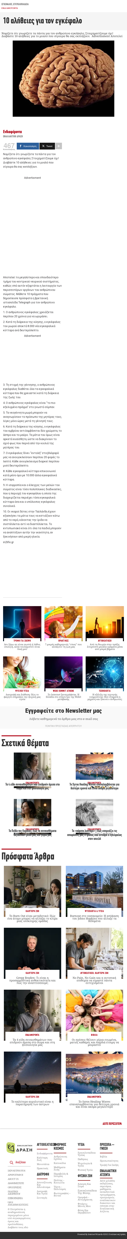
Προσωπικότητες (109, 1160)
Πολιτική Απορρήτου (14, 1192)
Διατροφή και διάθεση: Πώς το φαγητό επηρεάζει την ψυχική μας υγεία (22, 697)
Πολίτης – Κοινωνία (59, 1181)
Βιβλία (94, 1035)
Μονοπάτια (43, 1164)
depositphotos (16, 1170)
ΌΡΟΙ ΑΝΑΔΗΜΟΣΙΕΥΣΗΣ (18, 1203)
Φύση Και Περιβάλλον (84, 1211)
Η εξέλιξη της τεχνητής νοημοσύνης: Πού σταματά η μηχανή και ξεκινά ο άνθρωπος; (105, 697)
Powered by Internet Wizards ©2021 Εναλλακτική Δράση (101, 1234)
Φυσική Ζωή (85, 1176)
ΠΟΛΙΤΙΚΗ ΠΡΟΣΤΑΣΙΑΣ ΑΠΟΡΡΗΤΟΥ (63, 726)
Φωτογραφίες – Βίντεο (62, 1194)
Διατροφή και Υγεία (42, 1192)
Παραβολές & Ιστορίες (61, 1175)
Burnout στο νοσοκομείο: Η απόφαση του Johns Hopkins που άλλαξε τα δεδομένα (94, 918)
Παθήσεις (83, 1159)
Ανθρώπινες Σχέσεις (60, 1157)
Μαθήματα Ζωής (59, 1168)
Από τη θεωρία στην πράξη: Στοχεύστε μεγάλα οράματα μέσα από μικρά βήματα (105, 647)
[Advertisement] (32, 227)
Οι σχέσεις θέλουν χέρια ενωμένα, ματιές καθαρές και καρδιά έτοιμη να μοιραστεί (94, 1042)
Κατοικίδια (60, 1163)
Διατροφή (43, 1174)
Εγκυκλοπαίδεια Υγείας (87, 1154)
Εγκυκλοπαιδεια (21, 4)
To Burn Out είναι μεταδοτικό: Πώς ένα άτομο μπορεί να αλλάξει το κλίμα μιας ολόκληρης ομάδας (32, 918)
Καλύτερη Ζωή (32, 911)
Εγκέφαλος (7, 4)
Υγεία (81, 1145)
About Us (13, 1178)
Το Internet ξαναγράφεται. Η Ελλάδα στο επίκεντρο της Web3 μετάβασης (63, 697)
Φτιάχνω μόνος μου (84, 1205)
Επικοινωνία (15, 1198)
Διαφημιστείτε (16, 1183)
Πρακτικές (42, 1168)
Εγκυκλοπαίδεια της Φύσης (87, 1192)
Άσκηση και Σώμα (84, 1185)
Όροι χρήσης (14, 1187)
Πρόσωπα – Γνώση (107, 1147)
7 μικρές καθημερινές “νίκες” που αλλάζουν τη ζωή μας (63, 645)
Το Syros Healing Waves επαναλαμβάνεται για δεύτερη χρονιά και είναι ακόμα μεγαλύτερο (94, 1104)
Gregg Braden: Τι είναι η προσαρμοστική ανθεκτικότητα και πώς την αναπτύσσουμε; (32, 980)
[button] (112, 1123)
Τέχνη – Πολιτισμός (60, 1188)
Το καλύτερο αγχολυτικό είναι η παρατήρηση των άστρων (32, 1103)
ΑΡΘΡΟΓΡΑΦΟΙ (15, 1174)
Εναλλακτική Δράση (13, 136)
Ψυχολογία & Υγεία (94, 911)
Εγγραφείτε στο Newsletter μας (63, 710)
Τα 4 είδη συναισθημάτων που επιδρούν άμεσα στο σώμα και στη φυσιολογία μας (32, 1042)
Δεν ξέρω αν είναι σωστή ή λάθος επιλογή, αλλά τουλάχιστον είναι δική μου (22, 647)
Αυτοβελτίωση (87, 973)
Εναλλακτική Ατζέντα (108, 1173)
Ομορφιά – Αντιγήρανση (85, 1198)
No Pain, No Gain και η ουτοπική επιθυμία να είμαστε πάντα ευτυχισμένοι (94, 980)
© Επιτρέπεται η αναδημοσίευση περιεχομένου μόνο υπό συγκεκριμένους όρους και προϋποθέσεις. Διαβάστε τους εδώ (19, 1218)
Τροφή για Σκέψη (109, 1164)
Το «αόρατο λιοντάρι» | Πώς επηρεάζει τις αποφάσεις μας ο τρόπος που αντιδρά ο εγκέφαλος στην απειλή (94, 835)
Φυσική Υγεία (85, 1169)
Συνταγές (42, 1197)
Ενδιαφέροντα (10, 8)
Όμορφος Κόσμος (60, 1147)
